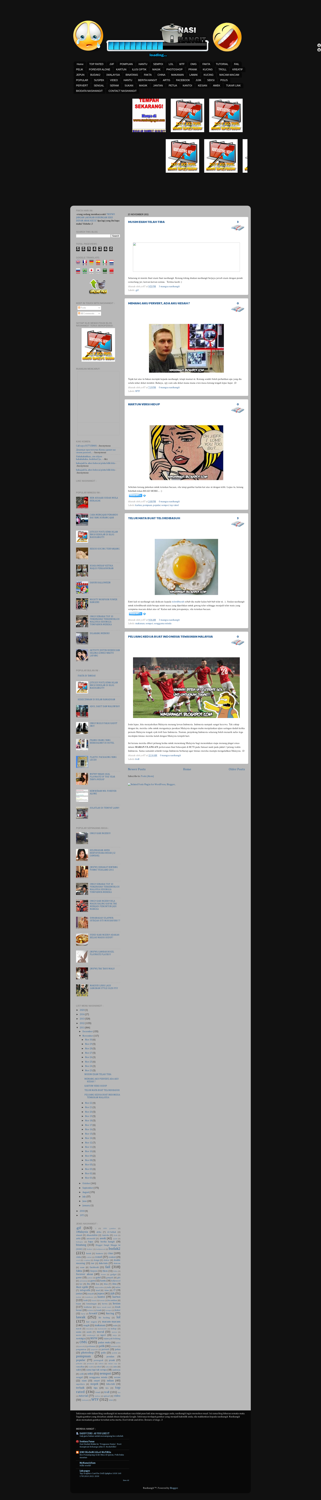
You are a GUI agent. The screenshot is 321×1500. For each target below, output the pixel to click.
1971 (82, 1215)
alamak (79, 1235)
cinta (78, 1257)
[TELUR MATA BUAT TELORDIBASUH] (137, 615)
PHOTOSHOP (174, 69)
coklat (88, 1257)
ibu (88, 1284)
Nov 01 (89, 1178)
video (117, 1395)
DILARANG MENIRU (100, 633)
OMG (193, 64)
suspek (94, 1384)
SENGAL (99, 85)
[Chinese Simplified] (113, 272)
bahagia (79, 1242)
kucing (110, 1313)
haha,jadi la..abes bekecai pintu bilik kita (95, 463)
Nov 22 (89, 1103)
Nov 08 (89, 1160)
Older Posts (237, 769)
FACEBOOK (183, 80)
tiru (107, 1388)
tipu (95, 1388)
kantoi (101, 1297)
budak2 (114, 1249)
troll (137, 759)
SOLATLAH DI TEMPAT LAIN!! (104, 808)
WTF (182, 64)
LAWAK (193, 74)
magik (86, 1325)
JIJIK (198, 80)
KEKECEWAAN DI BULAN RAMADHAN (96, 699)
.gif (137, 290)
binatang (81, 1245)
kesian (116, 1303)
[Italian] (106, 264)
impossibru (99, 1287)
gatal (98, 1277)
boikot (89, 1249)
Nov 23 (89, 1070)
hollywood (115, 1281)
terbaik (80, 1387)
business (99, 1254)
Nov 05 (89, 1165)
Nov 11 (89, 1147)
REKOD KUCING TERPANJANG (105, 549)
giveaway (83, 1281)
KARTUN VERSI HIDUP (144, 404)
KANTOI (187, 85)
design (96, 1260)
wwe (111, 1400)
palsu (118, 1343)
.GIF (111, 64)
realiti (90, 1367)
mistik (89, 1332)
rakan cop (112, 1364)
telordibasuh (178, 601)
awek (103, 1238)
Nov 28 (89, 1048)
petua (117, 1349)
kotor (117, 1310)
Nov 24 (89, 1066)
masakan (90, 1329)
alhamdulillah (92, 1235)
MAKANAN (177, 74)
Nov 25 (89, 1062)
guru (92, 1281)
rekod (98, 1367)
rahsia (100, 1364)
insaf (98, 1290)
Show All (126, 1480)
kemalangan (91, 1304)
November (88, 1036)
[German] (92, 264)
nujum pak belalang (112, 1339)
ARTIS (166, 80)
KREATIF (237, 69)
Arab (115, 1235)
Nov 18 (89, 1120)
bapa (90, 1242)
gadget (113, 1275)
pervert (105, 1349)
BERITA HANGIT (147, 80)
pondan (110, 1356)
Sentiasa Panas (87, 1441)
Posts (83, 308)
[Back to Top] (319, 46)
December (87, 1031)
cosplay (87, 1260)
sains (115, 1367)
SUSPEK (99, 80)
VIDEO (114, 80)
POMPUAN (126, 64)
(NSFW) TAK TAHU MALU (102, 969)
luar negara (91, 1322)
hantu (103, 1281)
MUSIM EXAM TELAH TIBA (146, 222)
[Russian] (79, 272)
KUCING (208, 69)
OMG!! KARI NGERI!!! (100, 833)
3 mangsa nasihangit (169, 286)
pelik (102, 1346)
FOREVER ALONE (99, 69)
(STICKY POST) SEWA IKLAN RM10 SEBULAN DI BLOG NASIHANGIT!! (104, 534)
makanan (140, 623)
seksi (90, 1373)
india (109, 1287)
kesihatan (88, 1307)
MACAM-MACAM (229, 74)
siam (84, 1381)
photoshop (87, 1352)
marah (78, 1329)
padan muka (104, 1342)
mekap (114, 1329)
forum (103, 1274)
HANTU (143, 64)
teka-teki (110, 1384)
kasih (85, 1301)
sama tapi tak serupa (96, 1370)
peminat (114, 1346)
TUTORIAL (222, 64)
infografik (85, 1290)
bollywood (100, 1249)
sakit (78, 1370)
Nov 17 (89, 1125)
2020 (82, 1010)
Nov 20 (89, 1112)
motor (114, 1332)
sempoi (165, 505)
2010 (82, 1211)
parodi (81, 1346)
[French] (86, 264)
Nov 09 (89, 1156)
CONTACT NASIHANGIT (123, 90)
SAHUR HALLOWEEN (100, 583)
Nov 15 (89, 1134)
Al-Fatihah (111, 1232)
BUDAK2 (95, 74)
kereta (105, 1304)
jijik (112, 1293)
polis (103, 1353)
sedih (81, 1374)
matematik (102, 1329)
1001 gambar (109, 1228)
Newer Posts (137, 769)
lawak (80, 1317)
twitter (97, 1396)
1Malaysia (82, 1232)
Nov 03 (89, 1169)
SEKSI (211, 80)
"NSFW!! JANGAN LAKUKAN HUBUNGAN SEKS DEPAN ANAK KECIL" (95, 217)
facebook (94, 1267)
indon (118, 1287)
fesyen (93, 1271)
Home (80, 64)
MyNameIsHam (87, 1463)
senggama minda (162, 623)
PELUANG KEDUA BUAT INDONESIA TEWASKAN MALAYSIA (170, 636)
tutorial (83, 1395)
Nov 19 (89, 1116)
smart (97, 1381)
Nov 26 (89, 1057)
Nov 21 (89, 1107)
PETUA (173, 85)
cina (110, 1253)
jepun (100, 1293)
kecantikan (112, 1301)
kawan (102, 1300)
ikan (97, 1284)
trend (97, 1392)
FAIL (236, 64)
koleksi (90, 1310)
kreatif (93, 1313)
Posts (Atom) (147, 776)
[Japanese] (92, 272)
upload (107, 1396)
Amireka (105, 1235)
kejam (78, 1304)
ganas (89, 1278)
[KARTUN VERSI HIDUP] (137, 497)
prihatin (79, 1364)
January (86, 1205)
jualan (78, 1297)
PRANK (192, 69)
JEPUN (80, 74)
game (79, 1277)
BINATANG (132, 74)
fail (107, 1267)
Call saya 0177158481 (86, 446)
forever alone (84, 1274)
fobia (115, 1271)
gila (118, 1278)
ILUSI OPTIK (139, 69)
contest (112, 1257)
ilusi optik (82, 1287)
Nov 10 (89, 1151)
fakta (79, 1271)
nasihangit (91, 1335)
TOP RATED (96, 64)
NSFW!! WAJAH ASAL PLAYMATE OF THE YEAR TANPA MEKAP (102, 777)
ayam (115, 1239)
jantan (79, 1293)
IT (114, 1290)
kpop (83, 1314)
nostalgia (80, 1338)
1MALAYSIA (113, 74)
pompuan (147, 505)
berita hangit (108, 1242)
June (84, 1201)
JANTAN (158, 85)
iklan (106, 1284)
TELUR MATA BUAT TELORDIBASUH (154, 518)
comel (98, 1257)
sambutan (116, 1370)
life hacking (104, 1318)
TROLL (223, 69)
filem (105, 1271)
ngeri (103, 1335)
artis (78, 1238)
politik (114, 1353)
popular (156, 505)
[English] (79, 264)
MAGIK (156, 69)
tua (119, 1392)
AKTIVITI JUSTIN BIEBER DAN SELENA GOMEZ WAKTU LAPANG (105, 653)
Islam (106, 1290)
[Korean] (99, 272)
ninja (115, 1335)
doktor (106, 1260)
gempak (109, 1278)
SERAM (114, 85)
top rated (174, 505)
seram (117, 1377)
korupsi (108, 1310)
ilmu (114, 1284)
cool (78, 1260)
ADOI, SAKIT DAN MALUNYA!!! (105, 706)
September (88, 1188)
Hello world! (85, 1465)
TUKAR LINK (233, 85)
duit (92, 1264)
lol (118, 1317)
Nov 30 (89, 1040)
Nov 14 (89, 1138)
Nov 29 (89, 1044)
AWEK (216, 85)
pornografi (98, 1360)
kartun (138, 505)
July (84, 1197)
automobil (90, 1239)
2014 (82, 1014)
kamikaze (89, 1297)
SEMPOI (158, 64)
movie (78, 1335)
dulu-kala (103, 1263)
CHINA (161, 74)
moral (100, 1332)
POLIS (224, 80)
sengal (79, 1377)
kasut (94, 1300)
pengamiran (81, 1350)
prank (112, 1360)
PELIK (79, 69)
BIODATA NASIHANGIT (89, 90)
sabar (107, 1367)
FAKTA (206, 64)
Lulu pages (85, 1471)
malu (115, 1326)
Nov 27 (89, 1053)
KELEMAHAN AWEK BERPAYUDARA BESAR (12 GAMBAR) (102, 853)
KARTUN (121, 69)
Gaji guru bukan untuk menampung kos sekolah (101, 1436)
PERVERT (82, 85)
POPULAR (82, 80)
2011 (82, 1028)
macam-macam (111, 1321)
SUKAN (129, 85)
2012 (82, 1023)
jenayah (90, 1294)
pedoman (91, 1346)
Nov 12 (89, 1143)
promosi (90, 1364)
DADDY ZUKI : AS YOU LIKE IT (94, 1433)
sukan (110, 1380)
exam (82, 1268)
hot (81, 1284)
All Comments (87, 313)
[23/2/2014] (134, 131)
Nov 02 (89, 1173)
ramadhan (80, 1367)
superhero (80, 1384)
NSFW (93, 1338)
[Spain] (99, 264)
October (86, 1183)
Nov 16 (89, 1129)
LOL (171, 64)
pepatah (94, 1349)
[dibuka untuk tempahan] (172, 131)
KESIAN (202, 85)
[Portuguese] (86, 272)
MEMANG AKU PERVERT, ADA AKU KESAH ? (159, 303)
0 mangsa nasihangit (169, 387)
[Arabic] (106, 272)
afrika (98, 1232)
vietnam (85, 1400)
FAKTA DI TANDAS (87, 676)
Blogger (174, 1488)
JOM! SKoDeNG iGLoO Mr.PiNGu (95, 1452)
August (86, 1192)
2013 (82, 1019)
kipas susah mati (104, 1307)
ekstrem (117, 1264)
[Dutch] (113, 264)
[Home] (319, 50)
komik (99, 1310)
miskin (78, 1332)
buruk (88, 1254)
